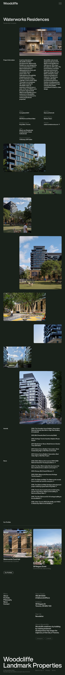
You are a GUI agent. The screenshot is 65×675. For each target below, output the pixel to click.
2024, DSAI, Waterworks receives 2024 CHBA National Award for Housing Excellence (44, 462)
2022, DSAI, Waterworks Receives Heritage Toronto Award (44, 475)
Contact (6, 604)
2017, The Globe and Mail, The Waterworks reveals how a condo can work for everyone (46, 480)
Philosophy (7, 600)
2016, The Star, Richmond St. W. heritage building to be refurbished (46, 497)
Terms (54, 670)
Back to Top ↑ (39, 670)
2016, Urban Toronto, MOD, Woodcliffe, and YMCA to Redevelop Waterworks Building (45, 502)
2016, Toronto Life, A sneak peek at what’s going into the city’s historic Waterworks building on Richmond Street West (45, 491)
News (5, 602)
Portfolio (6, 598)
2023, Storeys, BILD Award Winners (41, 471)
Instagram (40, 638)
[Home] (10, 3)
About (5, 596)
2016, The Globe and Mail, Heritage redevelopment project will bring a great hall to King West (46, 485)
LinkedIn (48, 638)
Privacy (48, 670)
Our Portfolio (8, 573)
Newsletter (39, 616)
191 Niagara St (40, 604)
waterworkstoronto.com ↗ (52, 124)
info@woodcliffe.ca (42, 597)
